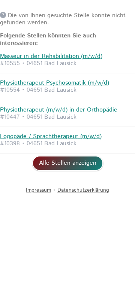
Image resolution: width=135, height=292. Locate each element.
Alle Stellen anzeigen (67, 163)
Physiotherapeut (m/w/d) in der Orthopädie (58, 110)
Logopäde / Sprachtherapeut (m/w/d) (51, 136)
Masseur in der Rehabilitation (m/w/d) (51, 56)
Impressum (38, 190)
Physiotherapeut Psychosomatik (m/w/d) (54, 83)
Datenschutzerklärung (83, 190)
